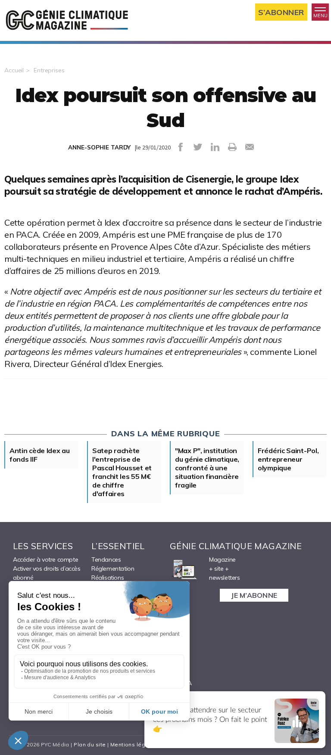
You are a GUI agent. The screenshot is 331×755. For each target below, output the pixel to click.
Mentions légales (133, 744)
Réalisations (107, 577)
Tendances (106, 559)
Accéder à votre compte (45, 559)
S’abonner (281, 12)
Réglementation (112, 568)
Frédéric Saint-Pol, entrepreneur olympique (288, 459)
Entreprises (49, 70)
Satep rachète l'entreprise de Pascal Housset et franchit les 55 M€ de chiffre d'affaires (122, 472)
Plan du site (90, 744)
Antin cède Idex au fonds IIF (39, 454)
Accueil (14, 70)
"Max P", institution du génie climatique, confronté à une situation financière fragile (207, 467)
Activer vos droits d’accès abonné (47, 573)
